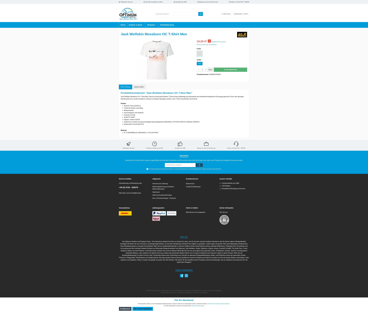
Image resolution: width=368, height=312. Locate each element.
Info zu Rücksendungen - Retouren (164, 198)
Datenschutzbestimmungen (164, 169)
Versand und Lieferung (160, 183)
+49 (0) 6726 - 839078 (128, 187)
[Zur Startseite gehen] (128, 14)
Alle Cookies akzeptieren (143, 309)
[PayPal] (159, 213)
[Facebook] (181, 275)
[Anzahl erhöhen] (206, 70)
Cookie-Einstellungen (193, 186)
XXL (199, 63)
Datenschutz (190, 183)
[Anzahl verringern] (199, 70)
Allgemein (156, 179)
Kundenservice (192, 179)
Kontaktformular (135, 193)
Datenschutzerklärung (196, 305)
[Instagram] (186, 275)
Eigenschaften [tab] (139, 87)
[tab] (125, 87)
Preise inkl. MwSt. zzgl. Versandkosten (207, 44)
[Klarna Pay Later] (156, 218)
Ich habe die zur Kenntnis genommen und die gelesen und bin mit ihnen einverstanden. (184, 169)
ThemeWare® (203, 292)
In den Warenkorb (230, 69)
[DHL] (125, 213)
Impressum (156, 192)
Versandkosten (179, 290)
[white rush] (199, 53)
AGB (194, 169)
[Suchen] (200, 14)
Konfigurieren (125, 309)
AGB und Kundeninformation (162, 195)
